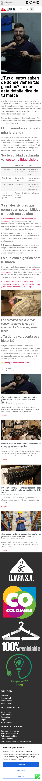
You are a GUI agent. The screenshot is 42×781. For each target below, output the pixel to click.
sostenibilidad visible (22, 159)
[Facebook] (27, 2)
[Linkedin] (37, 2)
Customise (21, 770)
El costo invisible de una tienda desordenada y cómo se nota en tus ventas (21, 445)
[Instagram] (30, 2)
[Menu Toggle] (21, 9)
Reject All (21, 776)
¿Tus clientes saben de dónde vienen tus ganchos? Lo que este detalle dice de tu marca (19, 399)
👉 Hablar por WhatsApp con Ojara (15, 363)
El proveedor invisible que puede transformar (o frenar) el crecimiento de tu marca (21, 535)
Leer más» (4, 415)
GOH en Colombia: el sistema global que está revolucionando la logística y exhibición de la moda (21, 490)
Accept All (21, 765)
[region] (21, 762)
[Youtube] (34, 2)
